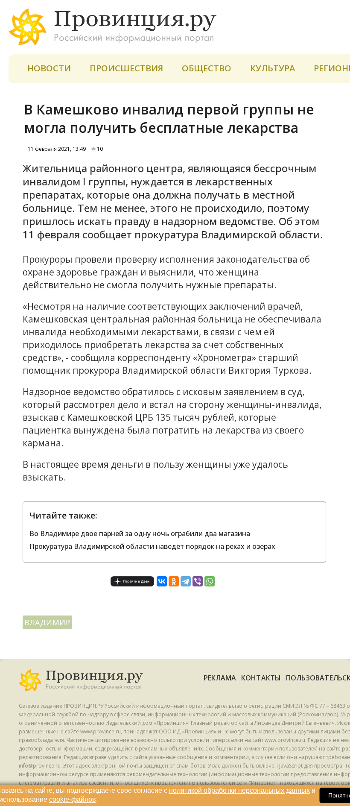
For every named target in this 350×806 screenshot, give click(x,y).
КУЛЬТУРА (272, 68)
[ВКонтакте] (162, 581)
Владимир (47, 622)
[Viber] (197, 581)
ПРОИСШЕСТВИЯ (126, 68)
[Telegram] (186, 581)
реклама (220, 677)
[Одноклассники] (174, 581)
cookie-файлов (72, 799)
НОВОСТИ (49, 68)
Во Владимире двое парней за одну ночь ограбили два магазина (139, 533)
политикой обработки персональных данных (239, 790)
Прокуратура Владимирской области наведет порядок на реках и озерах (152, 546)
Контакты (261, 677)
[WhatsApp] (209, 581)
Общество (206, 68)
